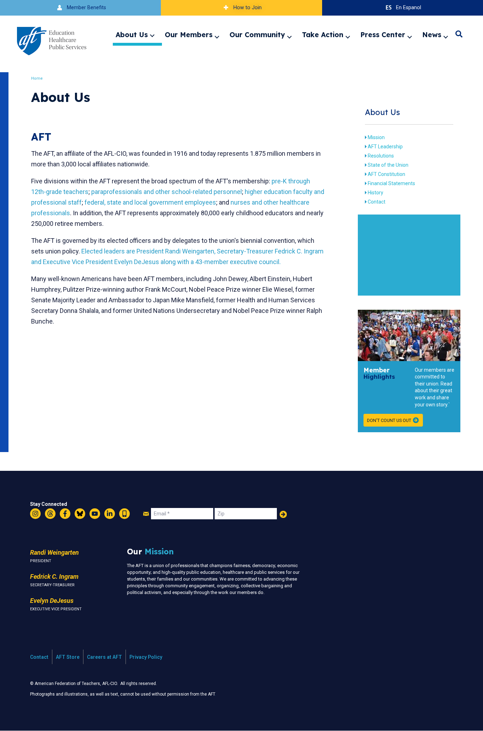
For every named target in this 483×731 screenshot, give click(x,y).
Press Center (382, 34)
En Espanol (408, 8)
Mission (376, 137)
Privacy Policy (145, 657)
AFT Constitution (386, 174)
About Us (132, 34)
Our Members (189, 34)
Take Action (322, 34)
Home (37, 78)
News (431, 34)
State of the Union (388, 165)
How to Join (247, 8)
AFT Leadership (385, 146)
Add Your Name (283, 514)
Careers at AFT (104, 657)
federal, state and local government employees (150, 202)
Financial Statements (391, 183)
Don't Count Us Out (389, 420)
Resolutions (381, 156)
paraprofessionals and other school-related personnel (166, 191)
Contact (376, 202)
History (375, 192)
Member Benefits (86, 8)
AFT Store (68, 657)
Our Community (257, 34)
